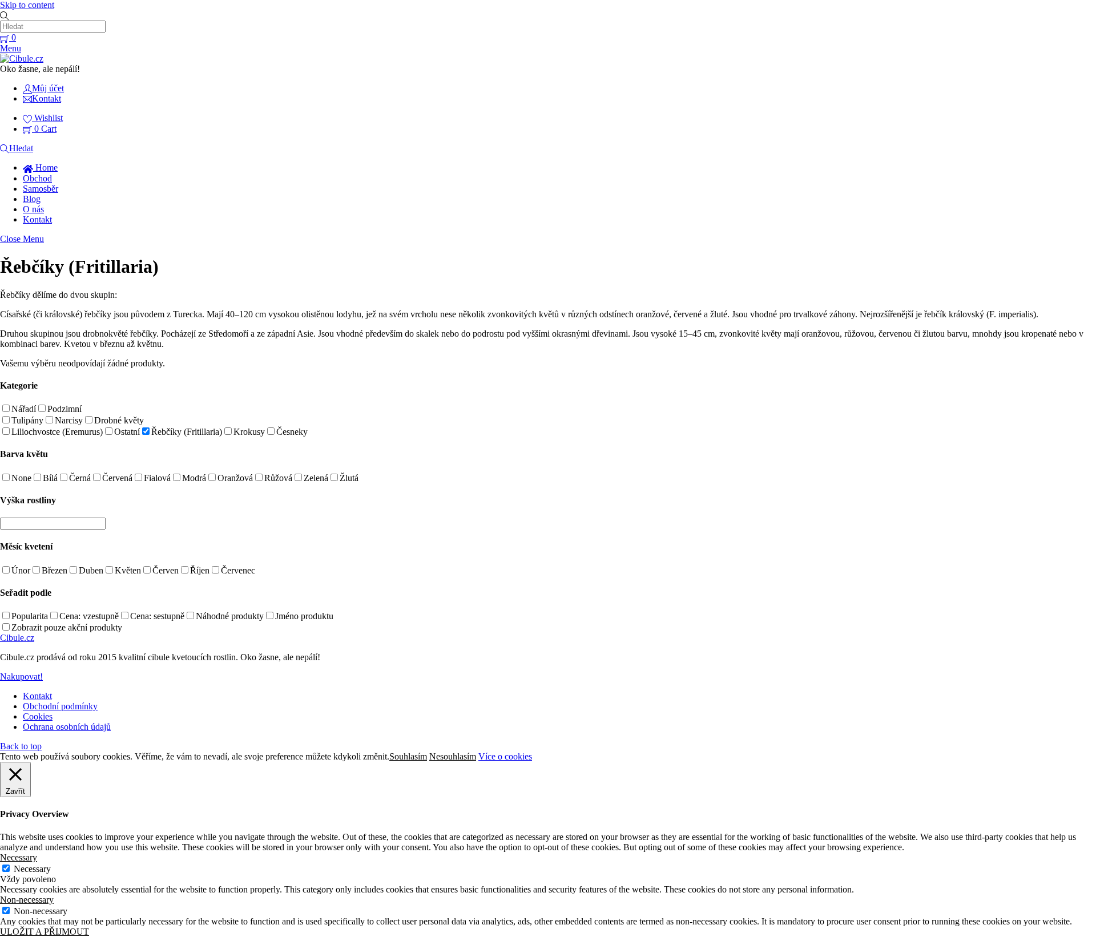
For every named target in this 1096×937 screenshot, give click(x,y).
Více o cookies (505, 756)
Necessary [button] (18, 857)
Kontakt (37, 219)
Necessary (32, 869)
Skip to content (27, 5)
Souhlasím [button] (408, 756)
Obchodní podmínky (60, 706)
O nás (33, 209)
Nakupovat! (21, 676)
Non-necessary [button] (27, 899)
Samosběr (40, 188)
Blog (32, 199)
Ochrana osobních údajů (67, 727)
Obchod (37, 178)
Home (45, 167)
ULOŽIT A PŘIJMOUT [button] (44, 931)
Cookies (38, 716)
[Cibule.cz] (21, 58)
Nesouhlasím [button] (452, 756)
